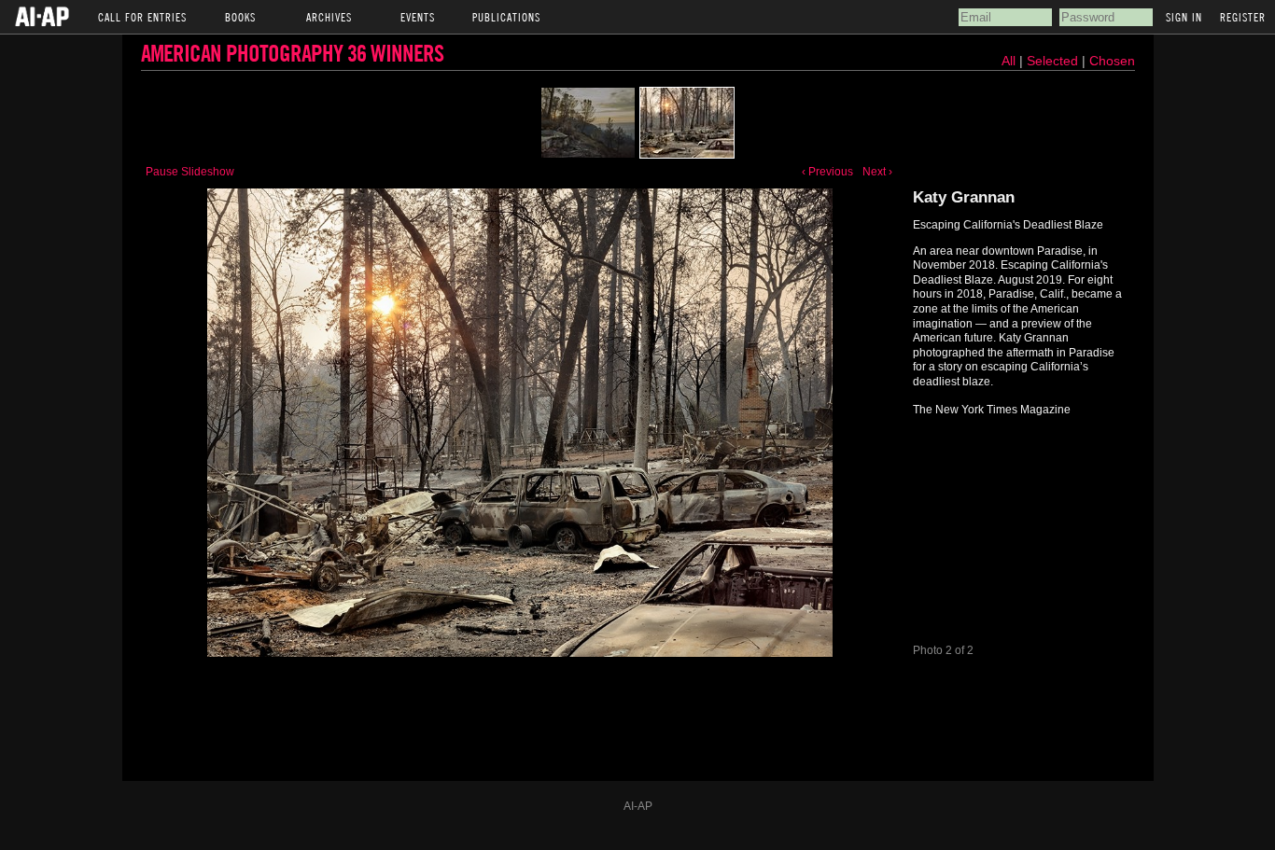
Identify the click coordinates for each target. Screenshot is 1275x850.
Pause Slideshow (190, 171)
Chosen (1112, 60)
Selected (1054, 60)
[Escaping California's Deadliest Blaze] (588, 123)
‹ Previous (827, 171)
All (1009, 60)
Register (1243, 16)
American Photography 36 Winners (292, 52)
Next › (877, 171)
